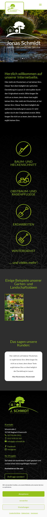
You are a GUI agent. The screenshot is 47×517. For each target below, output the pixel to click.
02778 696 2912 (13, 435)
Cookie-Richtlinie (14, 513)
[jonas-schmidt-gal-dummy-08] (18, 320)
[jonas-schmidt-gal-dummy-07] (9, 306)
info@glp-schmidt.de (15, 441)
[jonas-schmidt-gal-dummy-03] (18, 306)
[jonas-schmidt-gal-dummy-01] (9, 299)
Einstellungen (23, 507)
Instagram (10, 449)
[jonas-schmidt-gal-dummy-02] (18, 299)
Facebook (10, 446)
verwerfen (23, 501)
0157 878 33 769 (13, 438)
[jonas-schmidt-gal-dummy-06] (9, 320)
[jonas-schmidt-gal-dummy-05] (18, 313)
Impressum (34, 513)
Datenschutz (25, 513)
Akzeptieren (23, 494)
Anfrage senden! (16, 476)
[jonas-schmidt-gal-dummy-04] (9, 313)
